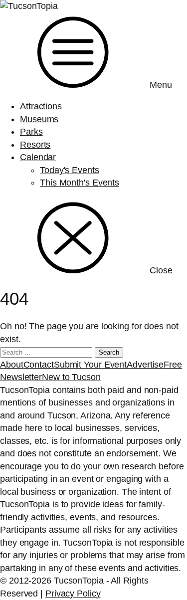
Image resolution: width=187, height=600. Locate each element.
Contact (38, 365)
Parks (31, 132)
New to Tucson (71, 377)
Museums (39, 119)
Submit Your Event (90, 365)
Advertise (145, 365)
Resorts (35, 145)
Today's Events (69, 170)
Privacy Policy (73, 594)
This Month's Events (79, 183)
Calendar (38, 157)
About (11, 365)
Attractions (41, 106)
